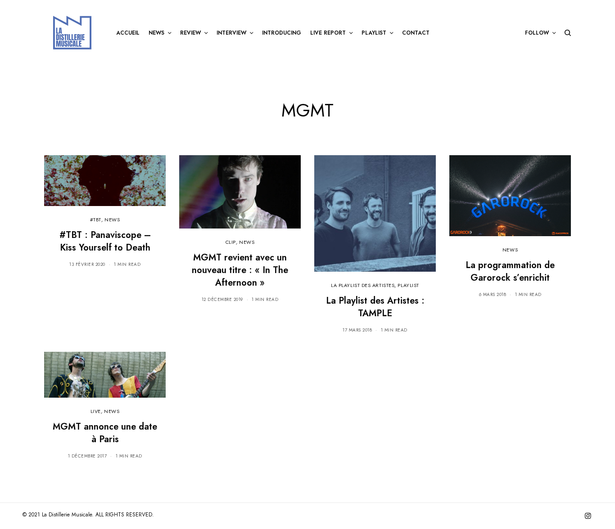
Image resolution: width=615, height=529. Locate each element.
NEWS (112, 219)
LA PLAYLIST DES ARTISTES (362, 285)
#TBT (95, 219)
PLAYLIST (408, 285)
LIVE (95, 411)
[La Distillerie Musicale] (72, 32)
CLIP (231, 242)
